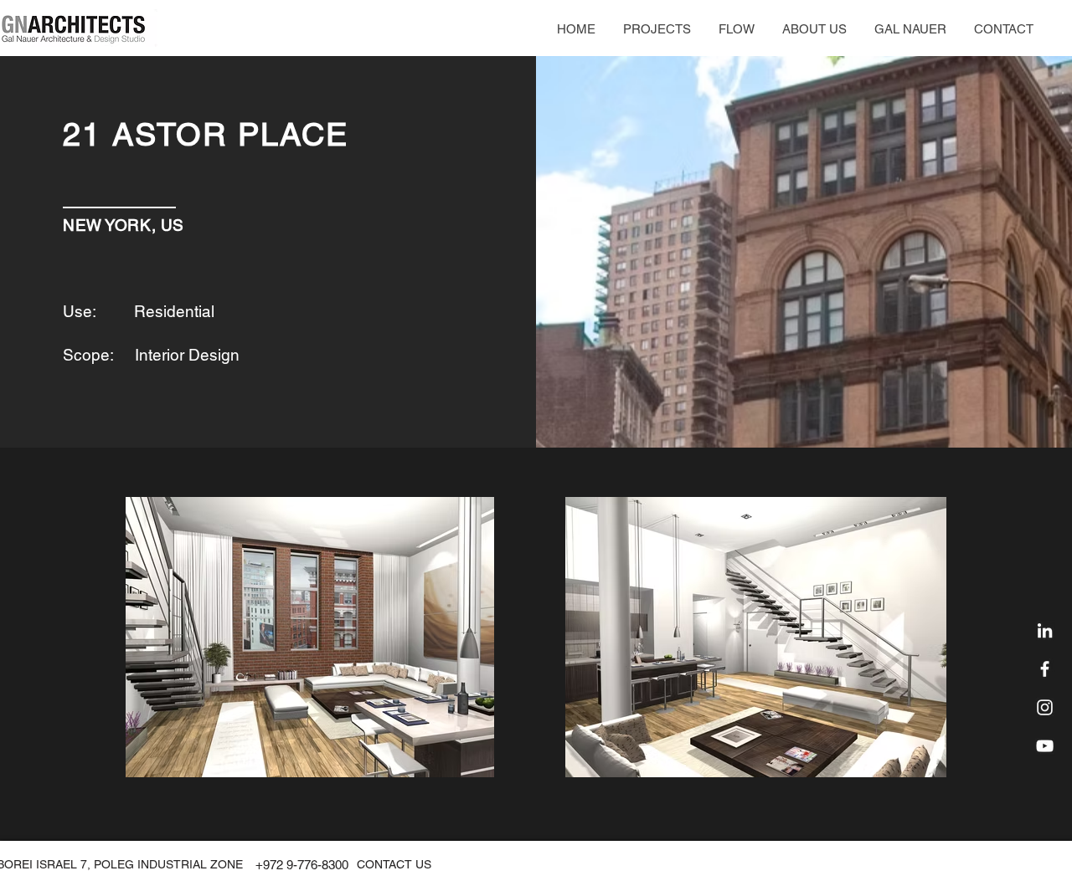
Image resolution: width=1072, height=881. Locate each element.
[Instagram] (1044, 707)
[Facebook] (1044, 668)
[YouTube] (1044, 745)
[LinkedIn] (1044, 630)
